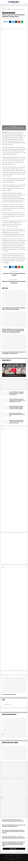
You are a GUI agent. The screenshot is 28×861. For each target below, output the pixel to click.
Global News (12, 857)
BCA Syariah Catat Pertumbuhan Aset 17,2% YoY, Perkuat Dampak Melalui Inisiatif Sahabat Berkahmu (13, 837)
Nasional (10, 12)
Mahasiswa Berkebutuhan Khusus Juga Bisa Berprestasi (14, 282)
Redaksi (6, 857)
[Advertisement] (14, 548)
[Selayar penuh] (24, 375)
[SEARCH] (24, 704)
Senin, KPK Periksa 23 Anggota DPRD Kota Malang (14, 274)
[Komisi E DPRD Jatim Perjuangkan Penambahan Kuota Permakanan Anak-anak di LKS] (5, 393)
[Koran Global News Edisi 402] (14, 685)
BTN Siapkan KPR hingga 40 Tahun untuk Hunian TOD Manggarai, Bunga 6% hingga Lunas (13, 825)
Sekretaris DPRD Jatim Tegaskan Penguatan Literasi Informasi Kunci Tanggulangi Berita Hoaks (17, 400)
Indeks (3, 12)
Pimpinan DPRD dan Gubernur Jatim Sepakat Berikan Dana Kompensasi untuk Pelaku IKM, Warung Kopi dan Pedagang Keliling (13, 330)
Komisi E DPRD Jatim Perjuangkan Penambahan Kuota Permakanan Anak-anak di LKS (16, 393)
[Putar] (3, 375)
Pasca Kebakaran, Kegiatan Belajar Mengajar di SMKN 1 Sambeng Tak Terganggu (13, 308)
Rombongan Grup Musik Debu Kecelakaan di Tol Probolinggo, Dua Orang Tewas (14, 352)
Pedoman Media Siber (13, 859)
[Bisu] (22, 375)
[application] (14, 370)
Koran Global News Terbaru (10, 742)
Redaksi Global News (8, 18)
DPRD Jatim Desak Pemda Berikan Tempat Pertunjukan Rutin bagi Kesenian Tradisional (16, 422)
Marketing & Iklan (18, 857)
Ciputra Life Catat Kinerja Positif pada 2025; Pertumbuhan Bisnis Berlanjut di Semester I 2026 (13, 820)
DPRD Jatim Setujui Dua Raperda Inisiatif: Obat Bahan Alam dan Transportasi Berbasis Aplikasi (16, 407)
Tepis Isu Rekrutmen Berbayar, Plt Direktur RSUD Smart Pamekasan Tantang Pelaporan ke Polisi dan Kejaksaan (13, 831)
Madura (6, 12)
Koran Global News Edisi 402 (9, 694)
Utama (14, 12)
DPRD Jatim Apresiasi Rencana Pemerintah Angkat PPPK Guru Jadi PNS (17, 415)
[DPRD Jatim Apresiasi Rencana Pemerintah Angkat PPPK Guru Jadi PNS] (5, 415)
